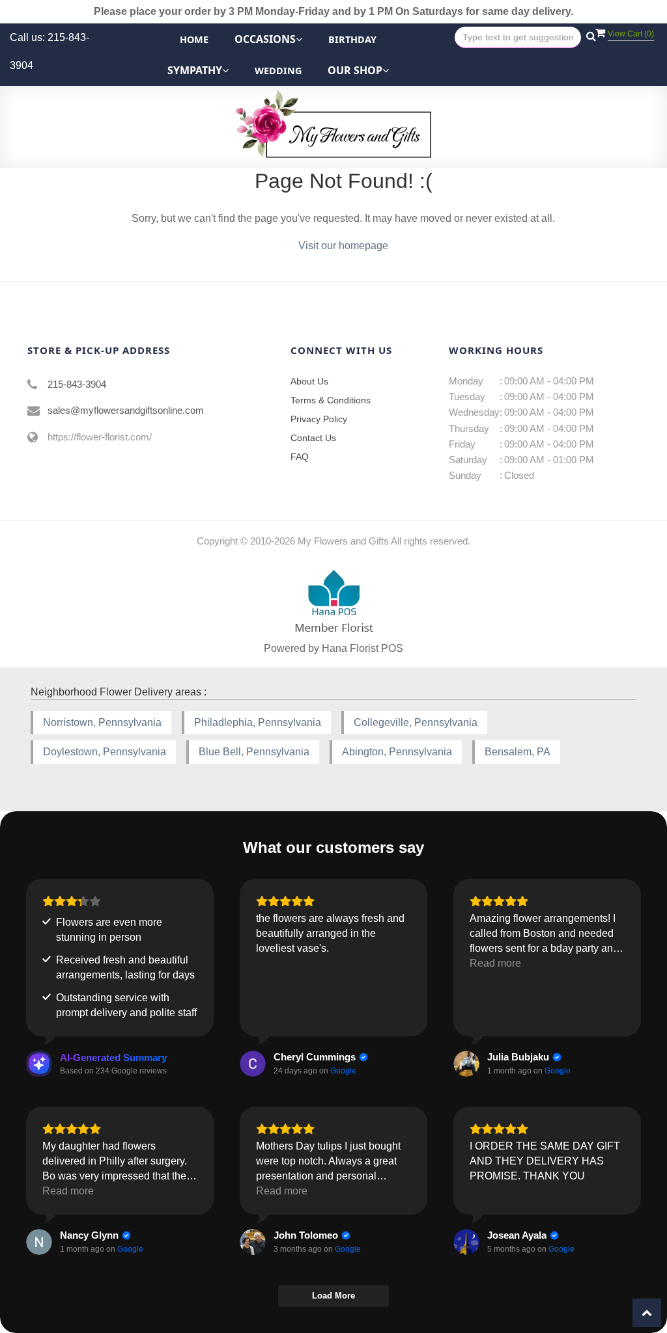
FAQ (300, 456)
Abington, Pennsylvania (397, 751)
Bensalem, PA (517, 751)
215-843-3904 (77, 384)
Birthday (352, 39)
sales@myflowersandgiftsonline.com (126, 410)
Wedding (278, 70)
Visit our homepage (343, 245)
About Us (309, 381)
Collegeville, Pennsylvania (415, 722)
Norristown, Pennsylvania (102, 722)
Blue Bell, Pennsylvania (254, 751)
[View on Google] (253, 1064)
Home (194, 39)
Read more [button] (495, 963)
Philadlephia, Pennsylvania (257, 722)
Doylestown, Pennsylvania (104, 751)
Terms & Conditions (331, 400)
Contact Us (313, 438)
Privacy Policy (319, 419)
